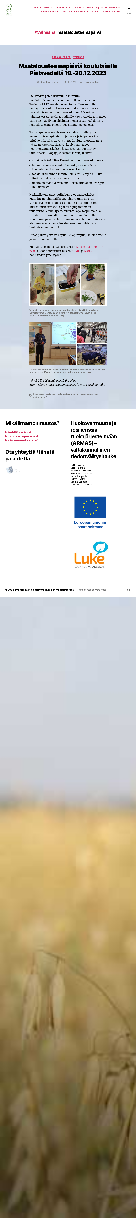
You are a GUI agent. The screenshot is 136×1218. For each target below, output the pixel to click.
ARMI (75, 251)
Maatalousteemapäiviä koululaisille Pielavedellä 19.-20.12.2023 (68, 69)
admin (55, 82)
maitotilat (37, 397)
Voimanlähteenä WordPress (91, 589)
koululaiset (38, 394)
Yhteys (116, 11)
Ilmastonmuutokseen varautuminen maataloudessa (44, 589)
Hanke (47, 7)
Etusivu (38, 7)
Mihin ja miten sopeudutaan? (21, 436)
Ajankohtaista (61, 57)
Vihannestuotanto (49, 11)
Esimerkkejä (93, 7)
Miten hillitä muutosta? (18, 432)
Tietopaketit (61, 7)
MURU (88, 251)
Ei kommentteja (91, 82)
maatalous (50, 394)
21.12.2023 (70, 82)
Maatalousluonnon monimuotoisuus (80, 11)
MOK (46, 397)
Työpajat (77, 7)
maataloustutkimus (88, 394)
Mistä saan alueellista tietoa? (22, 440)
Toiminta (78, 57)
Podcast (105, 11)
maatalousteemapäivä (67, 394)
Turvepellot (111, 7)
